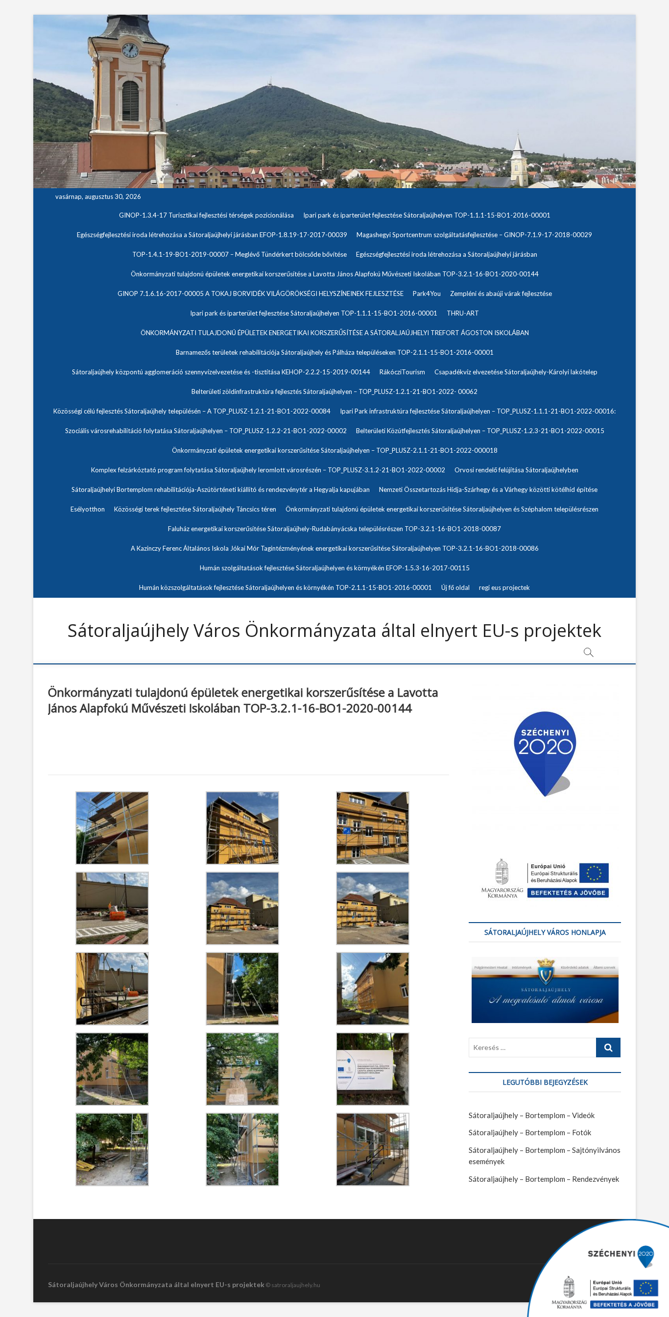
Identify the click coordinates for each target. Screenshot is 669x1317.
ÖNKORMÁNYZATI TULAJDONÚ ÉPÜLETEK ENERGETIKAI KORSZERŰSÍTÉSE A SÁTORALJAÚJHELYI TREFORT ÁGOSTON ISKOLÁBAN (335, 333)
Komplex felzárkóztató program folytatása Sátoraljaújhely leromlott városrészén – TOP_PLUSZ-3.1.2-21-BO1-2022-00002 (268, 470)
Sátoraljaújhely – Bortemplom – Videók (532, 1115)
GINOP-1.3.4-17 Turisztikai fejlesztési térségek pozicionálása (206, 215)
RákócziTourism (402, 372)
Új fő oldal (455, 587)
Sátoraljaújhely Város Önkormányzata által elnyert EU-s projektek (334, 630)
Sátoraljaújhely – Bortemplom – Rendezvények (544, 1178)
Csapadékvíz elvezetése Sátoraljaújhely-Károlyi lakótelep (515, 372)
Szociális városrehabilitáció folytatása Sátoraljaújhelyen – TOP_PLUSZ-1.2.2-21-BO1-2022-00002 (206, 431)
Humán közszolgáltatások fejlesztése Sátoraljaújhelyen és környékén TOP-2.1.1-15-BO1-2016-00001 (285, 587)
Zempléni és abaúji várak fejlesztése (501, 293)
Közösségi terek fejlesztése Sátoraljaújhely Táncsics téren (195, 509)
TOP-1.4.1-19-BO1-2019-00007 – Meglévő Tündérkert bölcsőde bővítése (239, 254)
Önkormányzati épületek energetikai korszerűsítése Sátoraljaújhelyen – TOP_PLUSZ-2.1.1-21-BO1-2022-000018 (335, 450)
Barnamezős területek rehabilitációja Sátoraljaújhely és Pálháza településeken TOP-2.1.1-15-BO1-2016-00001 (335, 352)
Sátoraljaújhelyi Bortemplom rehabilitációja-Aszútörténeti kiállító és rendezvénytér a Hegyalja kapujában (221, 489)
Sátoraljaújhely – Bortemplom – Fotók (530, 1132)
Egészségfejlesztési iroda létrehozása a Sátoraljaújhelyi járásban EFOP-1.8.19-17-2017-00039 (212, 235)
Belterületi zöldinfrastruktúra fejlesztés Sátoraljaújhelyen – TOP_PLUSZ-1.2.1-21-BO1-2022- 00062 (334, 391)
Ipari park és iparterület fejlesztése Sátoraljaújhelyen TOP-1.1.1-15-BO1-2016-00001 (426, 215)
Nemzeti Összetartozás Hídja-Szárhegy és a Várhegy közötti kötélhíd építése (488, 489)
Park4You (427, 293)
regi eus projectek (504, 587)
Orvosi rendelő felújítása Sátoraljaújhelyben (516, 470)
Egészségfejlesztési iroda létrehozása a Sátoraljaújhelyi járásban (446, 254)
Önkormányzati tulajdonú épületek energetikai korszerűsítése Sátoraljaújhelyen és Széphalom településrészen (442, 509)
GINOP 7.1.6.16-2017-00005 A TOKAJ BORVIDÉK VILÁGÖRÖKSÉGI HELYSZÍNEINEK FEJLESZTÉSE (261, 293)
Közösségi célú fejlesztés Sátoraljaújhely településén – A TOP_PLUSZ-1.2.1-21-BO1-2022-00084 (192, 411)
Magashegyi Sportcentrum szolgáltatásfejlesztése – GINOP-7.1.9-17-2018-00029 (474, 235)
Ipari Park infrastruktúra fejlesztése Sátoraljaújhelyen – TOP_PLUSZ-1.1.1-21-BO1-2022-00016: (478, 411)
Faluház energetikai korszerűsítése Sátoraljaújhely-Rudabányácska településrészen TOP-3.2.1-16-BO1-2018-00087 (334, 529)
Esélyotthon (88, 509)
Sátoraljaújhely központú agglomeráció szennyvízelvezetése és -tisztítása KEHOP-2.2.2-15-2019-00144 (221, 372)
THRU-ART (463, 313)
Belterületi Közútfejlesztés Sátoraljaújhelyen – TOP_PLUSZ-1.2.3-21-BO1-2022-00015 (480, 431)
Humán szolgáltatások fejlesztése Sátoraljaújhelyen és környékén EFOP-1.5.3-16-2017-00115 (335, 568)
